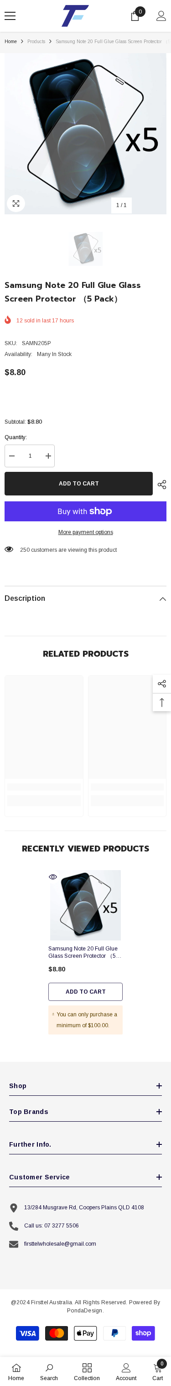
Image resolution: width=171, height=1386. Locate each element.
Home (11, 41)
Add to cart (79, 483)
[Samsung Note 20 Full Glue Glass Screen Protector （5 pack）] (85, 905)
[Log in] (161, 16)
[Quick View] (53, 877)
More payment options (85, 532)
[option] (85, 133)
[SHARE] (159, 484)
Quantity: (16, 437)
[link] (44, 787)
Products (36, 41)
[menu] (10, 15)
